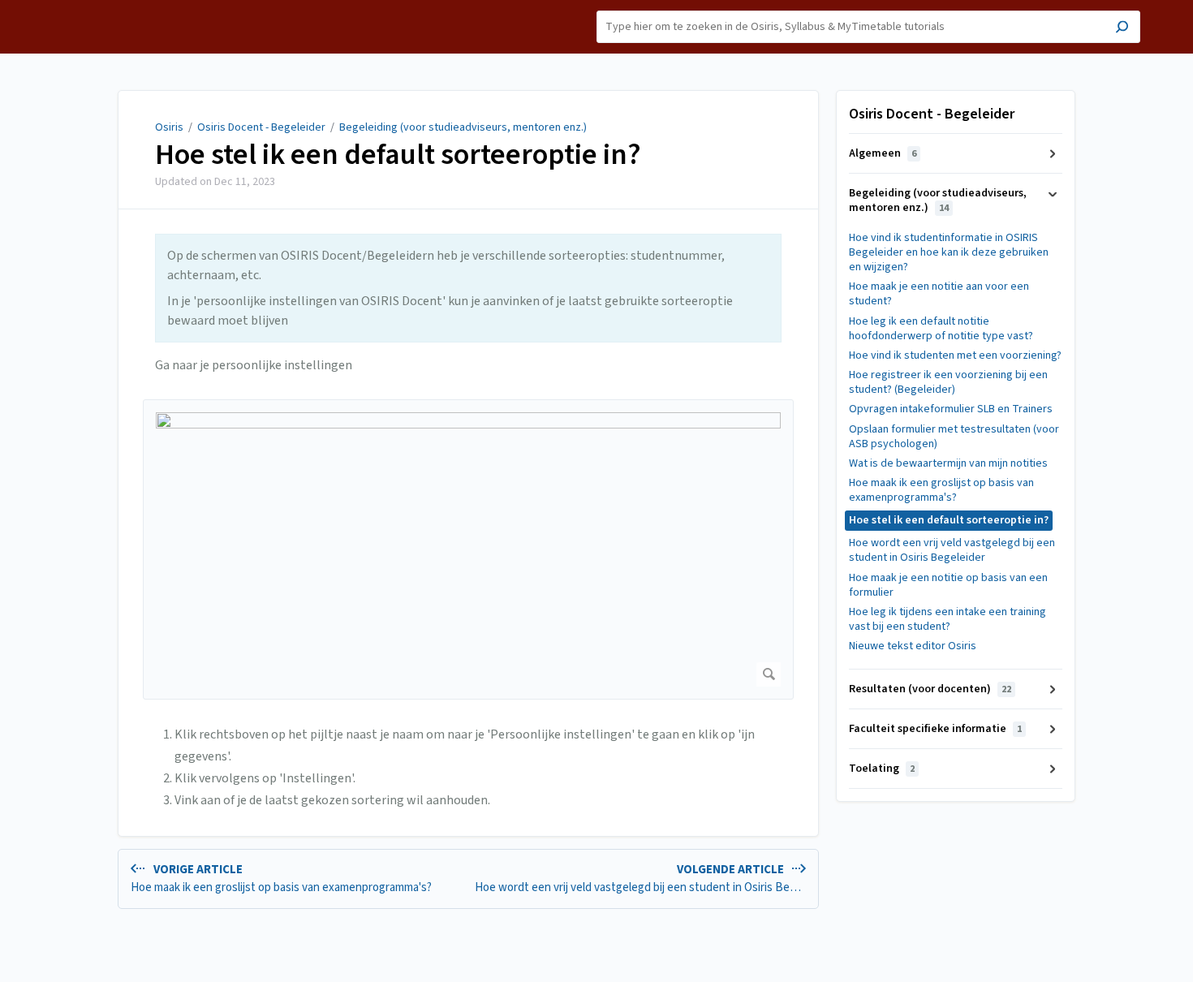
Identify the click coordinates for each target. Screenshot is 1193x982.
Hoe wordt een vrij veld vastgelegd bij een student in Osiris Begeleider (952, 550)
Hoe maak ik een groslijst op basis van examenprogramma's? (941, 490)
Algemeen (882, 153)
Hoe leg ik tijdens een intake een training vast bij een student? (947, 619)
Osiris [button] (61, 8)
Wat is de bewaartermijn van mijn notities (948, 463)
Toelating (882, 768)
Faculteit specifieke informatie (935, 729)
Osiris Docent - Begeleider (261, 127)
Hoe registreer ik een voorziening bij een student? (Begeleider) (948, 382)
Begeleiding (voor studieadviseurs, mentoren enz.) (463, 127)
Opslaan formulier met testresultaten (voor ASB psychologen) (954, 436)
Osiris (169, 127)
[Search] (1122, 29)
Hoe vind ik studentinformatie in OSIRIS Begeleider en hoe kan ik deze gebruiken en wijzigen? (949, 252)
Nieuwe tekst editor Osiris (912, 646)
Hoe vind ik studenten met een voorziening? (955, 355)
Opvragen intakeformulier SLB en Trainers (951, 409)
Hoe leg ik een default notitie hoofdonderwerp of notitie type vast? (941, 328)
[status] (468, 288)
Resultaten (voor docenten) (930, 689)
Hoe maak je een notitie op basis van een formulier (948, 585)
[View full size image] (468, 549)
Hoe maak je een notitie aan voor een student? (939, 293)
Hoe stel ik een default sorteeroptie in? (398, 155)
